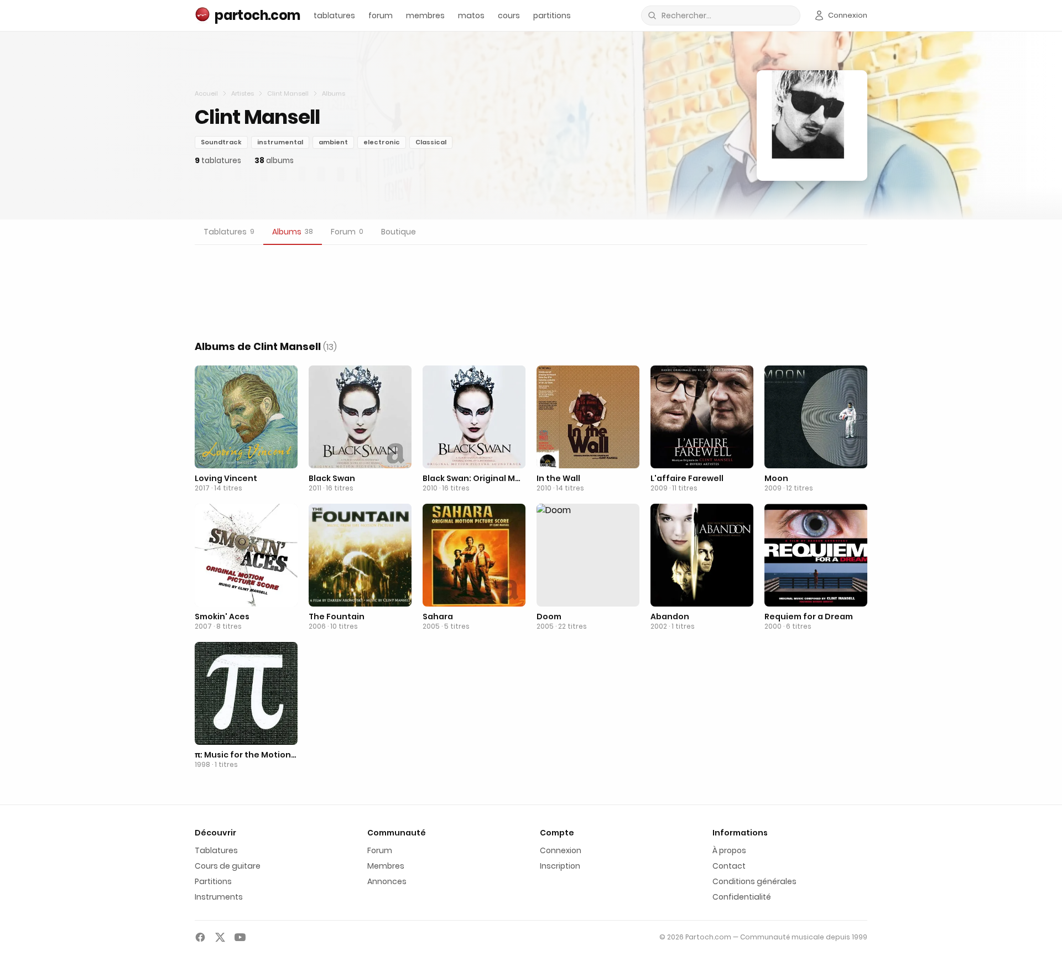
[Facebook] (200, 937)
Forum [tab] (347, 231)
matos (471, 15)
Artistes (242, 93)
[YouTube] (240, 937)
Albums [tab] (292, 231)
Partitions (213, 881)
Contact (729, 865)
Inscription (560, 865)
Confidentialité (741, 896)
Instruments (219, 896)
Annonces (387, 881)
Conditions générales (754, 881)
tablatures (334, 15)
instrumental (280, 142)
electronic (381, 142)
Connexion (560, 850)
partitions (552, 15)
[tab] (229, 232)
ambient (333, 142)
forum (380, 15)
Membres (385, 865)
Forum (379, 850)
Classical (430, 142)
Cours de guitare (228, 865)
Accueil (206, 93)
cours (509, 15)
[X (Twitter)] (220, 937)
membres (425, 15)
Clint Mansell (288, 93)
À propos (729, 850)
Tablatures (216, 850)
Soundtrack (221, 142)
